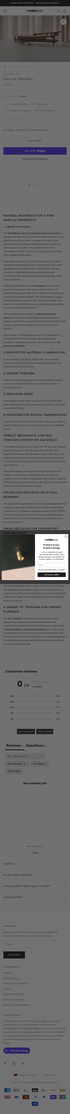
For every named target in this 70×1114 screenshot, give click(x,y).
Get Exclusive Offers (51, 575)
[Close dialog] (66, 536)
